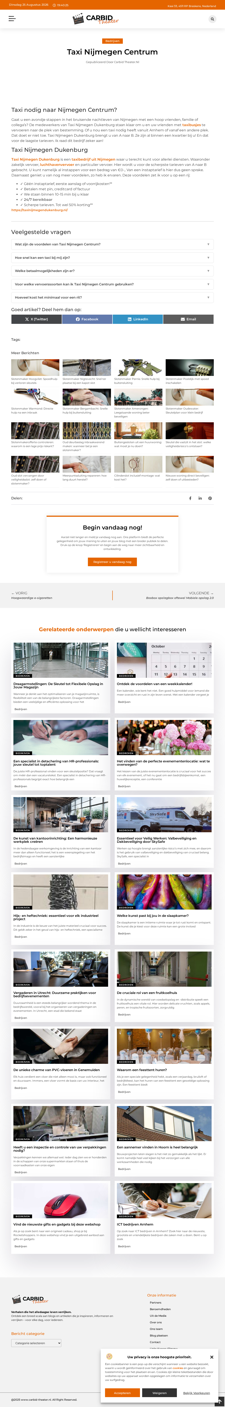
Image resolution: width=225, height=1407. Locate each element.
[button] (212, 1357)
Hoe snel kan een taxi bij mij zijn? (112, 258)
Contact (155, 1342)
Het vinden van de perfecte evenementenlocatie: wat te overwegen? (163, 763)
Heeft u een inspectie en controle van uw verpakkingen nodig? (59, 1149)
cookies (178, 1368)
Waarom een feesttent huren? (142, 1070)
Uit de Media (158, 1315)
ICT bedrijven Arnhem (135, 1224)
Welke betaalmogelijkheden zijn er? (112, 271)
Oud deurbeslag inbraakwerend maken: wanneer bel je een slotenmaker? (83, 446)
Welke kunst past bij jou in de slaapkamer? (153, 916)
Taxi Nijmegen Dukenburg (35, 159)
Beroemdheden (160, 1309)
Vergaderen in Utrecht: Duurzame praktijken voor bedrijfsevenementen (54, 994)
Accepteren (122, 1393)
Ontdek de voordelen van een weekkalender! (154, 684)
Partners (155, 1302)
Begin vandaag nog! (112, 527)
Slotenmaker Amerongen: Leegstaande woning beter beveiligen (132, 412)
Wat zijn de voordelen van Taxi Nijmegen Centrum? (112, 244)
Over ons (156, 1322)
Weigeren (159, 1393)
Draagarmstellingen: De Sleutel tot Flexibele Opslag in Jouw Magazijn (58, 685)
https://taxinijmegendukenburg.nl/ (39, 210)
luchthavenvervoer (57, 165)
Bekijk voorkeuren (196, 1393)
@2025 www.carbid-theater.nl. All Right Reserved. (44, 1399)
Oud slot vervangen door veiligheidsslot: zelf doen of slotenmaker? (28, 479)
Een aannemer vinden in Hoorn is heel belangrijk (157, 1147)
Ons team (156, 1329)
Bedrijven (112, 41)
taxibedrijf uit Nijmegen (93, 159)
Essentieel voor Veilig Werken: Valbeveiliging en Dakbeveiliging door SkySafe (156, 840)
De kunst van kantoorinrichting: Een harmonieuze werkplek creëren (55, 840)
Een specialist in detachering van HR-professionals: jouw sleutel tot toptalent (56, 763)
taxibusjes (191, 125)
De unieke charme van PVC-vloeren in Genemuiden (56, 1070)
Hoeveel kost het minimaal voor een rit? (112, 297)
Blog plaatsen (159, 1335)
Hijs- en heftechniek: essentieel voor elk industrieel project (55, 917)
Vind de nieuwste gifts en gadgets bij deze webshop (56, 1224)
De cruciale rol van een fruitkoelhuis (147, 993)
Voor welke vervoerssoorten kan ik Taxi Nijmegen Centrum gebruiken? (112, 284)
